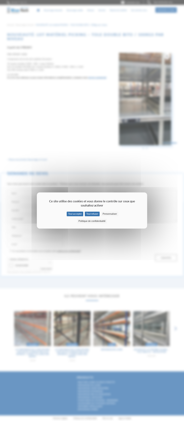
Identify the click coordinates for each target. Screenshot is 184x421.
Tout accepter (75, 214)
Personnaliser (110, 214)
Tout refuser (92, 214)
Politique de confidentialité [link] (92, 221)
